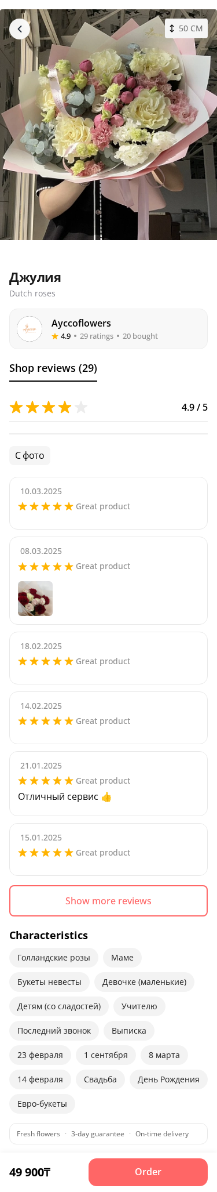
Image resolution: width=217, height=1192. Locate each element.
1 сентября (106, 1054)
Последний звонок (54, 1030)
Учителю (139, 1006)
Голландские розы (53, 957)
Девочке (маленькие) (144, 981)
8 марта (164, 1054)
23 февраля (40, 1054)
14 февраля (40, 1079)
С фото (30, 455)
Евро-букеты (42, 1103)
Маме (122, 957)
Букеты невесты (49, 981)
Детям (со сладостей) (59, 1006)
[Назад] (19, 29)
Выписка (129, 1030)
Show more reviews (108, 900)
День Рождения (169, 1079)
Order (148, 1171)
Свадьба (100, 1079)
